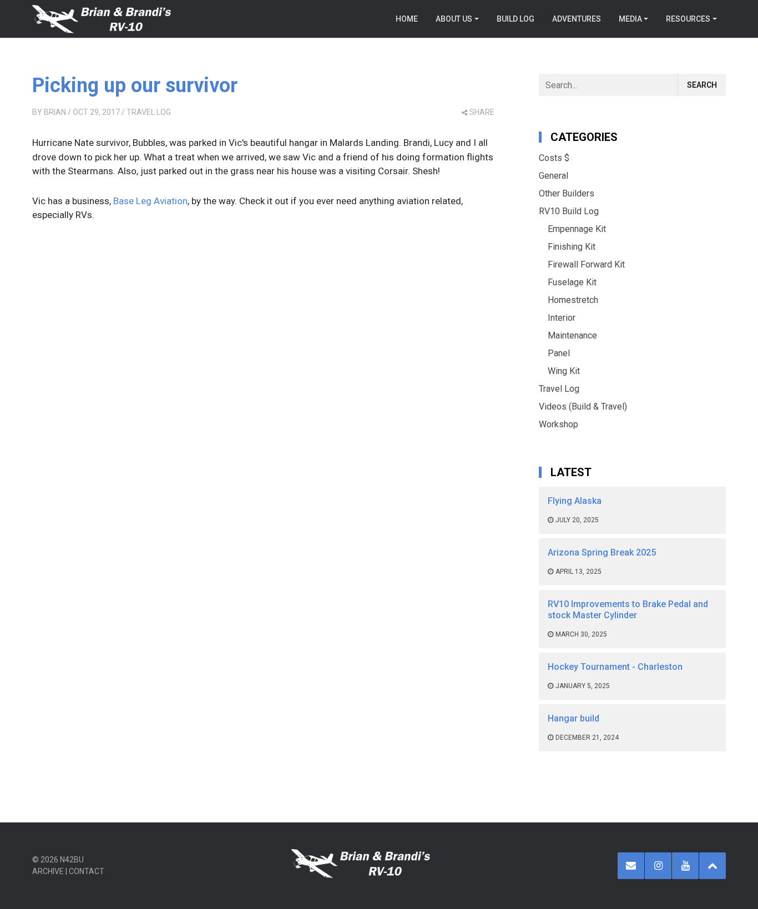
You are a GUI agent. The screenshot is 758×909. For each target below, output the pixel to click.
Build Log (515, 18)
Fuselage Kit (572, 282)
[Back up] (712, 865)
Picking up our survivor (134, 85)
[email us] (631, 865)
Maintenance (572, 335)
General (553, 175)
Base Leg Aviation (150, 200)
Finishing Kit (571, 246)
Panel (559, 353)
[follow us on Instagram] (658, 865)
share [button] (481, 112)
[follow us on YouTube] (685, 865)
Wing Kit (564, 371)
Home (407, 18)
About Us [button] (454, 18)
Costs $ (554, 158)
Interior (561, 317)
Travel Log (149, 112)
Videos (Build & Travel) (583, 406)
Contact (86, 871)
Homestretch (573, 300)
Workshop (558, 424)
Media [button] (630, 18)
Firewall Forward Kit (586, 264)
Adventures (576, 18)
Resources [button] (688, 18)
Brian (55, 112)
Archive (48, 871)
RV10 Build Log (569, 211)
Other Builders (566, 193)
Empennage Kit (577, 229)
